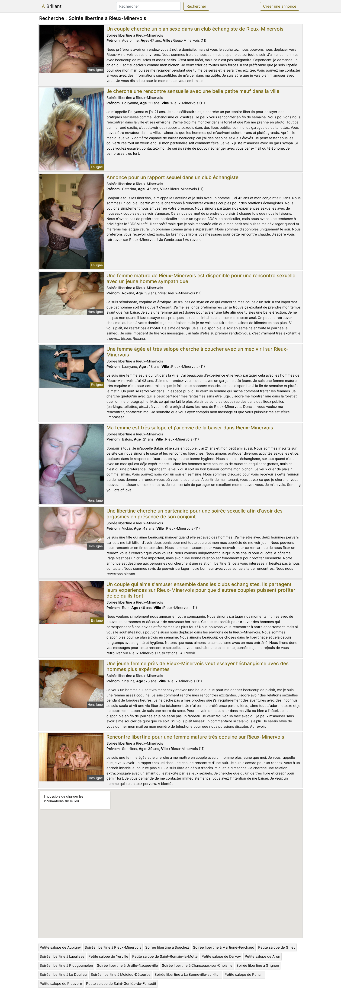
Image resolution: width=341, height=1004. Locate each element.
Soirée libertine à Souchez (167, 947)
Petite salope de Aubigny (60, 947)
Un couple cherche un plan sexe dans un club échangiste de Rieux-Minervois (194, 29)
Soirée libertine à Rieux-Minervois (113, 947)
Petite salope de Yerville (108, 956)
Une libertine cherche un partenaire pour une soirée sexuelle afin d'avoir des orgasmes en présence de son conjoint (194, 513)
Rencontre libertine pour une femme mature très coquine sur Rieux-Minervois (195, 737)
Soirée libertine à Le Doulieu (63, 974)
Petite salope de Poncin (244, 974)
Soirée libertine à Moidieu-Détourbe (121, 974)
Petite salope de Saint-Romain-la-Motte (165, 956)
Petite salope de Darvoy (221, 956)
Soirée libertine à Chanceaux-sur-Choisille (197, 965)
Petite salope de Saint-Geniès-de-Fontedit (121, 983)
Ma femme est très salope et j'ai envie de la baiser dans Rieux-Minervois (189, 428)
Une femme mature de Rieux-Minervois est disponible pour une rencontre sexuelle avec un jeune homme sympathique (200, 278)
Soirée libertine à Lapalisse (62, 956)
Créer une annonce (279, 6)
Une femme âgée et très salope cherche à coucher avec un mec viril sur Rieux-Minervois (197, 352)
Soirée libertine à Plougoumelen (66, 965)
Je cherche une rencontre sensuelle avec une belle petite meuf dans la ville (192, 91)
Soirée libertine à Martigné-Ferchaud (223, 947)
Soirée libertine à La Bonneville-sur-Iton (187, 974)
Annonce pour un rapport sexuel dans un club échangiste (172, 177)
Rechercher (196, 6)
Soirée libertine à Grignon (257, 965)
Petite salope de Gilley (276, 947)
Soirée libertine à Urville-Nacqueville (127, 965)
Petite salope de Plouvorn (61, 983)
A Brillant (51, 6)
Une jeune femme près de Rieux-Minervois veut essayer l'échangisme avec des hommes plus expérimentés (197, 666)
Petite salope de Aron (262, 956)
